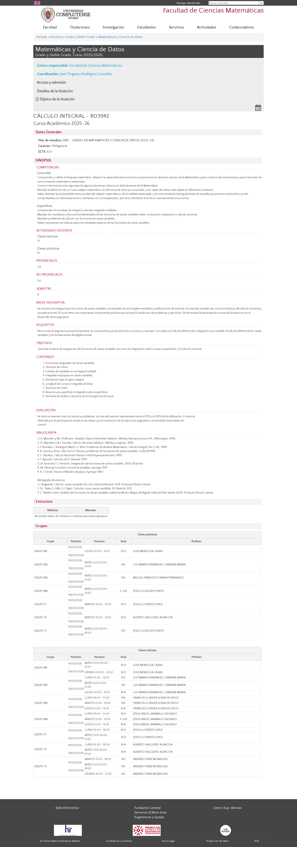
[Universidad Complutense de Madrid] (65, 14)
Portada (41, 37)
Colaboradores (241, 27)
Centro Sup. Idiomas (227, 808)
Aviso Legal (168, 841)
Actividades (206, 27)
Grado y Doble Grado (80, 37)
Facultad (50, 27)
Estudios (56, 37)
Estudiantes (146, 27)
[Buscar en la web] (261, 3)
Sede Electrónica (67, 808)
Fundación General (147, 808)
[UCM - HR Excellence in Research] (68, 830)
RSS (257, 841)
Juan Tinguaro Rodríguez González (86, 74)
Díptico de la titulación (57, 99)
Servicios (176, 27)
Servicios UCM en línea (150, 812)
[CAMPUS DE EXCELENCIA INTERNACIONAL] (147, 830)
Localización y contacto (119, 841)
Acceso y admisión (51, 83)
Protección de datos (217, 841)
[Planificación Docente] (258, 109)
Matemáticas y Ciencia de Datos (120, 37)
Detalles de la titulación (55, 91)
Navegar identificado (188, 3)
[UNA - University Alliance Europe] (225, 830)
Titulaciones (80, 27)
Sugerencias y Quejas (149, 817)
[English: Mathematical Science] (37, 2)
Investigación (113, 27)
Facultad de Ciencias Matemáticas (213, 10)
